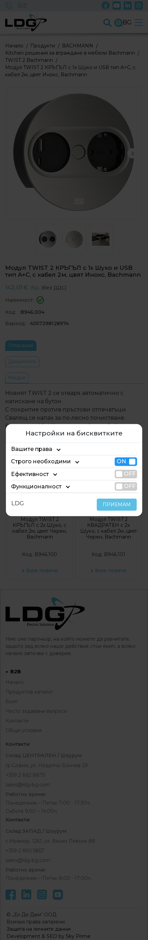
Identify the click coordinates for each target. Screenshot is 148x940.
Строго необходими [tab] (41, 461)
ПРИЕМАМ (117, 504)
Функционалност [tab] (36, 486)
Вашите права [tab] (31, 449)
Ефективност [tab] (30, 474)
